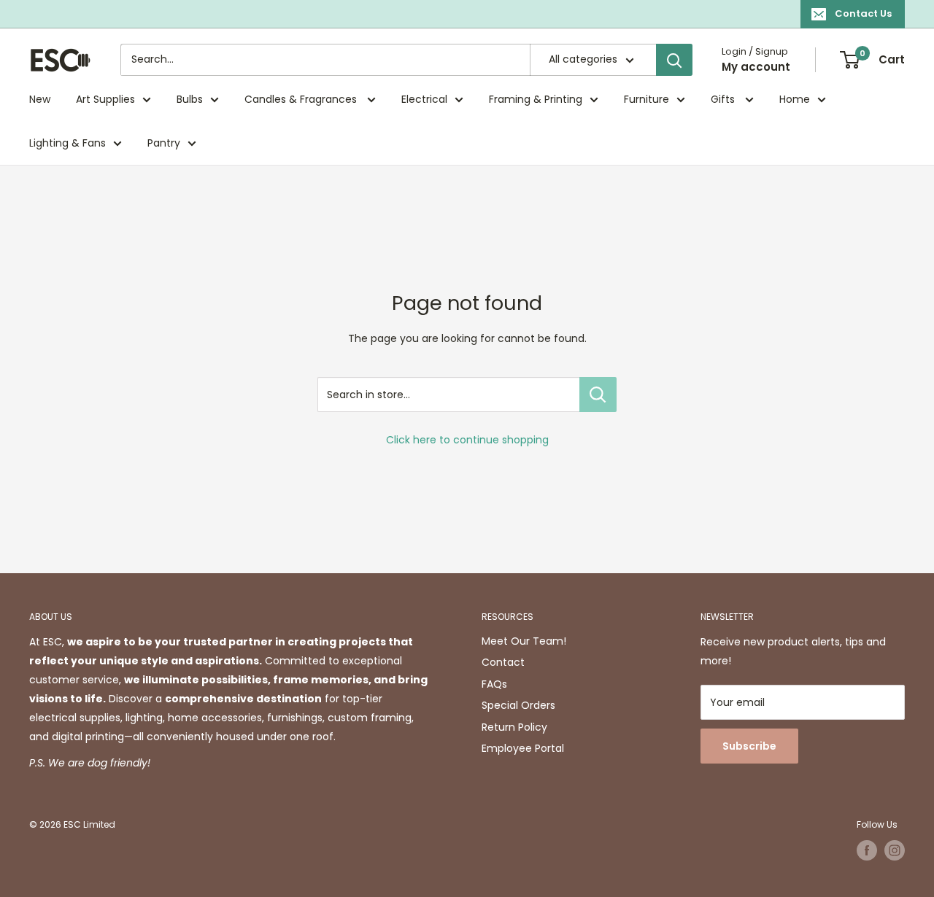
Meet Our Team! (524, 641)
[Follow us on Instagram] (894, 850)
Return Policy (514, 727)
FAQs (494, 684)
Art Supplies (105, 99)
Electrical (424, 99)
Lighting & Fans (67, 143)
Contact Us (863, 13)
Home (794, 99)
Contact (503, 662)
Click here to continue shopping (467, 439)
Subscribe (749, 746)
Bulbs (190, 99)
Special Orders (518, 705)
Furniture (646, 99)
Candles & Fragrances (302, 99)
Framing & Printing (535, 99)
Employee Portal (523, 748)
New (39, 99)
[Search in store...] (598, 394)
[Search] (674, 60)
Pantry (163, 143)
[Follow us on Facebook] (867, 850)
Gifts (724, 99)
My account (756, 66)
